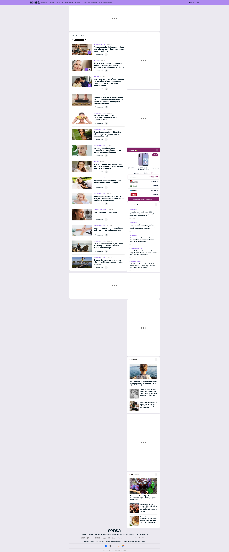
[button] (98, 54)
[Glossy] (114, 538)
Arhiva (143, 541)
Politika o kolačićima (116, 541)
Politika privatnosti (128, 541)
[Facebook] (106, 546)
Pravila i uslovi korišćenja (97, 541)
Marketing (137, 541)
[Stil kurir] (109, 538)
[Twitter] (110, 546)
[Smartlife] (128, 538)
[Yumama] (136, 538)
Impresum (86, 541)
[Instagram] (114, 546)
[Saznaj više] (156, 359)
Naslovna (74, 35)
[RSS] (119, 546)
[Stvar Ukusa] (145, 538)
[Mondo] (90, 538)
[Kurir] (83, 538)
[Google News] (123, 546)
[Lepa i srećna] (121, 538)
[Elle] (104, 538)
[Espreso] (97, 538)
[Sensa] (35, 2)
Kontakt (108, 541)
